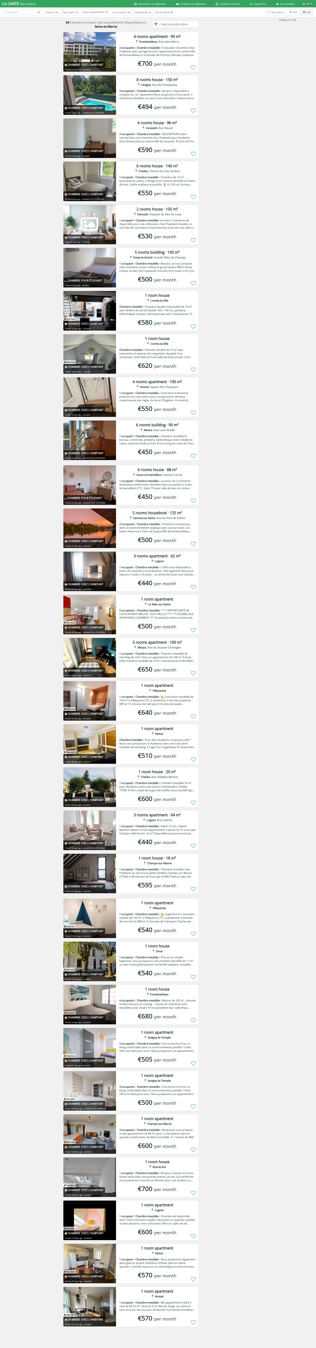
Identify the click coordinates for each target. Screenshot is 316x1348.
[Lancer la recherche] (39, 12)
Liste (308, 12)
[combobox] (18, 12)
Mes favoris (277, 12)
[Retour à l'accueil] (18, 3)
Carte (295, 12)
